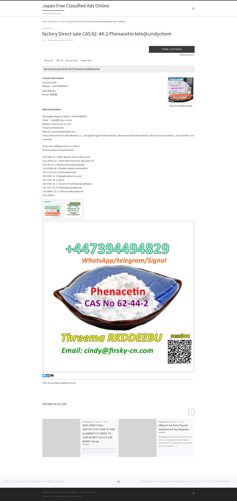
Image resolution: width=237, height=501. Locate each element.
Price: (46, 94)
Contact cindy (49, 82)
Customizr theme (75, 496)
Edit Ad (59, 60)
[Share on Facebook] (48, 375)
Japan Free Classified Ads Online (64, 492)
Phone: (46, 86)
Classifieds (53, 21)
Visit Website (49, 90)
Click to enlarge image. (181, 105)
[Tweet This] (44, 375)
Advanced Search (187, 54)
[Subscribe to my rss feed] (194, 493)
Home (44, 21)
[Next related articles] (191, 412)
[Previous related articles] (185, 412)
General (63, 21)
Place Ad (48, 60)
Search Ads (86, 60)
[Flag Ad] (52, 375)
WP (52, 496)
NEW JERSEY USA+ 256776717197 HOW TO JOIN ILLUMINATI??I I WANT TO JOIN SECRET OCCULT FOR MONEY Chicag (98, 433)
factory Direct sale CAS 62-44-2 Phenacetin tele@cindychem (72, 68)
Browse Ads (72, 60)
